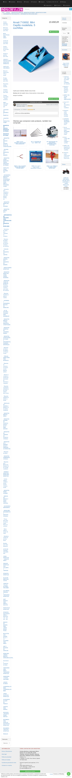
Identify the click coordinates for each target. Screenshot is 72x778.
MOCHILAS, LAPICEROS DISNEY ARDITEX (6, 714)
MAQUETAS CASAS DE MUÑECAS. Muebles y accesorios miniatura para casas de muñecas (6, 285)
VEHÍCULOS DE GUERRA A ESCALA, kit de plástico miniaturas (6, 407)
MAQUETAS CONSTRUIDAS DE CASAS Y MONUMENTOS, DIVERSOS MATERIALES (6, 340)
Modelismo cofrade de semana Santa (6, 538)
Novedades (64, 49)
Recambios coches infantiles (5, 85)
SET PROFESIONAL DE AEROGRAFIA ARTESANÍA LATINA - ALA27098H (52, 143)
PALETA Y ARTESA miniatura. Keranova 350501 (66, 89)
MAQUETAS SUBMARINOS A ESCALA (6, 457)
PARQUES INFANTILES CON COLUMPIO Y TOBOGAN (6, 567)
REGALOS (5, 734)
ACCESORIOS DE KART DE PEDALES (6, 701)
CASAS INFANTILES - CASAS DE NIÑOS (6, 558)
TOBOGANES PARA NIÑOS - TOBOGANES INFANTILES (6, 670)
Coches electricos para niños (5, 23)
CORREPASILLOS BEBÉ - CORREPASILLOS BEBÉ (6, 688)
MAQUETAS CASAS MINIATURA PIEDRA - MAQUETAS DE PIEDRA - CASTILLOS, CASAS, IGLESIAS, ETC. (6, 165)
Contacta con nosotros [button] (30, 771)
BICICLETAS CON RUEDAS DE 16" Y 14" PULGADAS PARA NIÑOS (6, 638)
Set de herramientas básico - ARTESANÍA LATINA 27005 (67, 131)
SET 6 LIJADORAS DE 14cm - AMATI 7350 (36, 142)
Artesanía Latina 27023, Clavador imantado (66, 113)
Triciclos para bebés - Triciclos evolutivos (5, 97)
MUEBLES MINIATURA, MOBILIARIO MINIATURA (6, 474)
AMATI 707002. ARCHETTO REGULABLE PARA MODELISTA (20, 143)
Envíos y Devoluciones (7, 751)
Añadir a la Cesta (54, 99)
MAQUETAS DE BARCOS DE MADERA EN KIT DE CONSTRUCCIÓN (6, 142)
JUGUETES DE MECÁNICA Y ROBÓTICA (5, 112)
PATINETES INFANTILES (6, 574)
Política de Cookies (6, 759)
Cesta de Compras (64, 18)
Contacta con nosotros (7, 765)
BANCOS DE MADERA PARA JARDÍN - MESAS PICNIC (5, 626)
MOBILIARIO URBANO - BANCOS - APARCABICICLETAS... (6, 655)
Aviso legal (4, 754)
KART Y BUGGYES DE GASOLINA (5, 648)
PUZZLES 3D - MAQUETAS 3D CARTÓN (6, 251)
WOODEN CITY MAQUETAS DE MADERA (6, 152)
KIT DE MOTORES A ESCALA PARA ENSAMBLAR (6, 313)
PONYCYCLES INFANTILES (6, 608)
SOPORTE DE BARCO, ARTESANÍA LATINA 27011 (66, 121)
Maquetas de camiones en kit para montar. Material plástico (5, 367)
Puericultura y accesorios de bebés (6, 663)
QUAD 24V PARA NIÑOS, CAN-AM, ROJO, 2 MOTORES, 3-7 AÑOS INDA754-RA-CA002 (66, 182)
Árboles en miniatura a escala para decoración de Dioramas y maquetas (6, 379)
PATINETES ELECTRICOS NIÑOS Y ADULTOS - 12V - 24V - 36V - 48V (6, 615)
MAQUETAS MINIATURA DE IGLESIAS (6, 204)
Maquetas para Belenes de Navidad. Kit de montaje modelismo (6, 465)
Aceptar (51, 774)
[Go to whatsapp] (68, 774)
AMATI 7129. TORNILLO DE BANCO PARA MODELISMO (52, 167)
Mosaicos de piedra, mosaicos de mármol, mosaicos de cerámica (6, 242)
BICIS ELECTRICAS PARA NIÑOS (6, 35)
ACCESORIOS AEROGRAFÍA (6, 506)
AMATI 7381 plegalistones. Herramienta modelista (67, 147)
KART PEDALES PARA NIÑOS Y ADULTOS (5, 602)
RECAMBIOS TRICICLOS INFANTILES (6, 729)
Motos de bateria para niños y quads (6, 73)
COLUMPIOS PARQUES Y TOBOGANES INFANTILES (6, 593)
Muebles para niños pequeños (5, 545)
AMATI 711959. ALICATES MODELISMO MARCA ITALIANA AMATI (20, 167)
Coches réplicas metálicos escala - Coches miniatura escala (5, 483)
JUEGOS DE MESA (5, 682)
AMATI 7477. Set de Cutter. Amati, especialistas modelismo (36, 167)
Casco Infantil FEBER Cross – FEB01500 (66, 64)
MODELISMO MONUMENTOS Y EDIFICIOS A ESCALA (6, 513)
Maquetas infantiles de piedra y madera (6, 295)
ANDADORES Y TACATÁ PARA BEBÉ (6, 678)
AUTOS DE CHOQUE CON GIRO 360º (5, 551)
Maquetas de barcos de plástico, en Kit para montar (5, 350)
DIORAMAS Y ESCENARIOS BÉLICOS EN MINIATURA (6, 304)
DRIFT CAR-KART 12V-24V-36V (5, 104)
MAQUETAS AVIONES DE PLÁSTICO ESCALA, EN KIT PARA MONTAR (6, 424)
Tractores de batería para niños (5, 91)
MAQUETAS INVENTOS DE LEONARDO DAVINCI (6, 330)
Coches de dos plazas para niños (5, 42)
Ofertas (63, 164)
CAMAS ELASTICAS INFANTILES (6, 695)
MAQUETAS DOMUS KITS (6, 210)
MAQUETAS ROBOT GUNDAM (6, 492)
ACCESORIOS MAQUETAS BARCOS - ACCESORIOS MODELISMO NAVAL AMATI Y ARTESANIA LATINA (6, 180)
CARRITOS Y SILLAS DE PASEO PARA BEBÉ (6, 585)
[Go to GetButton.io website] (68, 776)
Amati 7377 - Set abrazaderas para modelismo (67, 104)
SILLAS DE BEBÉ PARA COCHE (6, 579)
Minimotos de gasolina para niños (5, 29)
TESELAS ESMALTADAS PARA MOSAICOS (6, 358)
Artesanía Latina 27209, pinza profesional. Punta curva (67, 155)
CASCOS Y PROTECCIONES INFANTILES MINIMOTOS (6, 61)
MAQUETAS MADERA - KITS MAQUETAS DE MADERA (6, 261)
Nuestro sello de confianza (52, 104)
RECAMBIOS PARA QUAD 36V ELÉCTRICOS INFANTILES (6, 722)
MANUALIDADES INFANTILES (6, 268)
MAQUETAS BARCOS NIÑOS (6, 415)
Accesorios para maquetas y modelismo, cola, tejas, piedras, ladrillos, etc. (6, 194)
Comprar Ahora (54, 31)
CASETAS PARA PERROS (5, 708)
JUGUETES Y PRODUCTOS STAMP (6, 120)
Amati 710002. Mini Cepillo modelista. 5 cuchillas (67, 139)
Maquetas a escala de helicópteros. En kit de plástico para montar (6, 389)
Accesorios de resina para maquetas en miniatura (6, 232)
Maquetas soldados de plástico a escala (6, 398)
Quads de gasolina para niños (5, 55)
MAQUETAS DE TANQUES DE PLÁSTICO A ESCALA (6, 435)
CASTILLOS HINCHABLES (6, 67)
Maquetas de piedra (5, 452)
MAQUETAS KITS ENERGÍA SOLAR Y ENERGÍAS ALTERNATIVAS (6, 445)
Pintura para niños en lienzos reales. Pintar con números (5, 522)
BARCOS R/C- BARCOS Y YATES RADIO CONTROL (5, 499)
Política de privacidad (6, 757)
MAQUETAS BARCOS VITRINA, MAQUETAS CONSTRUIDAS (6, 321)
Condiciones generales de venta (9, 762)
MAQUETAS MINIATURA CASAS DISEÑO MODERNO (6, 274)
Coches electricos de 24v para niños (6, 48)
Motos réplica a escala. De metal (5, 531)
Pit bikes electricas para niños (5, 79)
